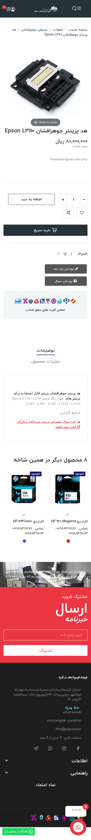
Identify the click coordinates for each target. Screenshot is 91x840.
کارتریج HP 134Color (28, 521)
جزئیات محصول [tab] (45, 361)
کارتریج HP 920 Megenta (69, 521)
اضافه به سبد (31, 199)
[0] (8, 9)
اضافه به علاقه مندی (82, 212)
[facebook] (78, 748)
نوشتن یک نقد (64, 269)
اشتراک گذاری (71, 253)
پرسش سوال (64, 281)
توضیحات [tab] (46, 350)
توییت (65, 253)
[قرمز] (68, 541)
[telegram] (36, 748)
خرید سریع (42, 230)
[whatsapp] (50, 748)
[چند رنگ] (24, 541)
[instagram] (64, 748)
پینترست (58, 253)
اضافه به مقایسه (68, 212)
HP (23, 515)
